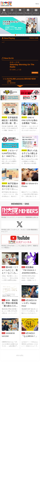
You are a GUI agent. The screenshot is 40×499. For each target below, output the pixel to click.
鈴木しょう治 (16, 69)
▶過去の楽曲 (34, 38)
